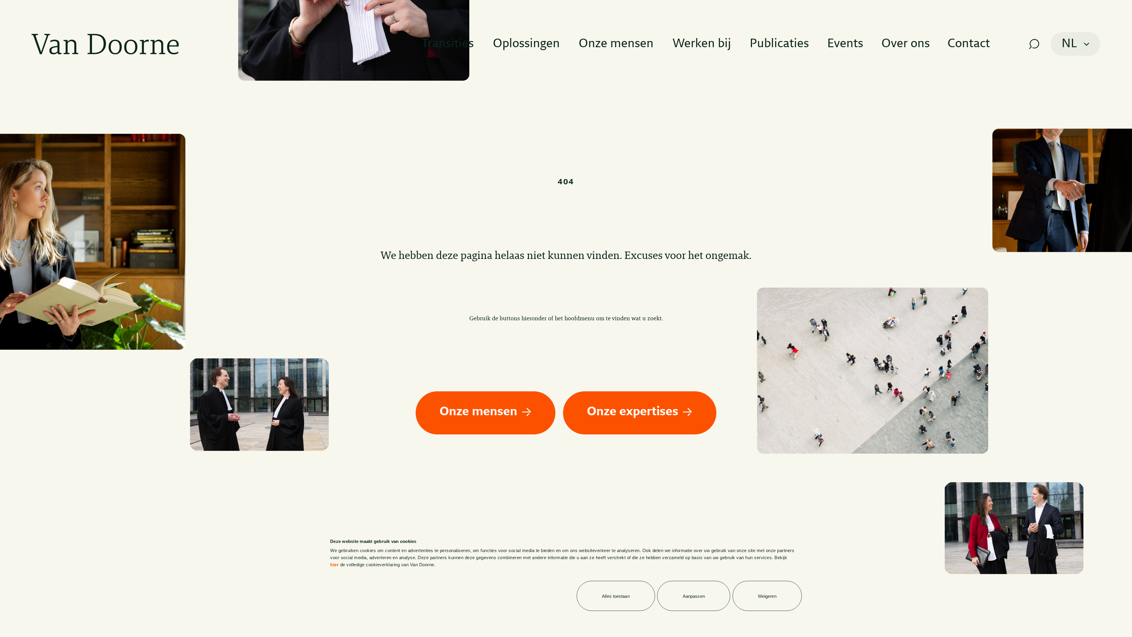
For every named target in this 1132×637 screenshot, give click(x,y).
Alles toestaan (615, 595)
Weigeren (767, 595)
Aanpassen (694, 595)
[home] (105, 44)
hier (334, 564)
